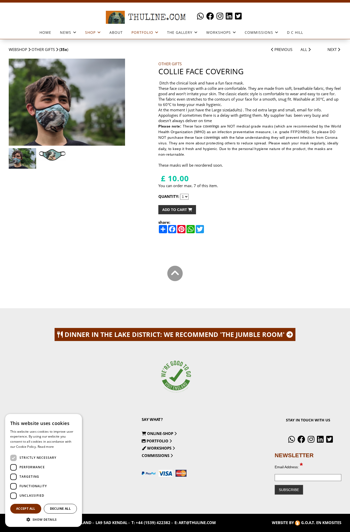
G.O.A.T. (308, 522)
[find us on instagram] (220, 16)
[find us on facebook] (210, 16)
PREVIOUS (282, 49)
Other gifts (43, 49)
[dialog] (43, 470)
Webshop (18, 49)
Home (45, 32)
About (116, 32)
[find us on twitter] (238, 16)
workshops (218, 32)
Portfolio (142, 32)
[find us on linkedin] (229, 16)
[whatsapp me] (200, 16)
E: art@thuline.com (195, 522)
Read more (46, 446)
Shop (90, 32)
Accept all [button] (25, 508)
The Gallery (179, 32)
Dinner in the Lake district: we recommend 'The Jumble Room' (174, 334)
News (65, 32)
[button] (43, 519)
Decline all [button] (60, 508)
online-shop (160, 433)
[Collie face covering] (67, 102)
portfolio (157, 441)
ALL (304, 49)
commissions (156, 455)
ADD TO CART (175, 210)
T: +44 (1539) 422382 (150, 522)
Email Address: (289, 467)
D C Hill (295, 32)
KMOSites (331, 522)
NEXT (332, 49)
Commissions (259, 32)
